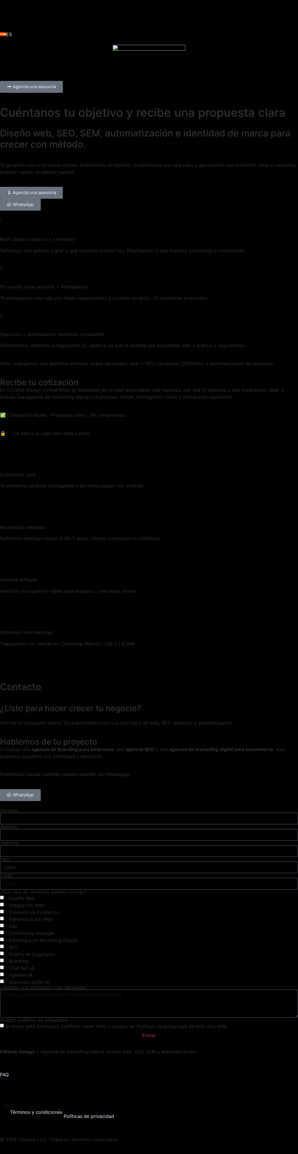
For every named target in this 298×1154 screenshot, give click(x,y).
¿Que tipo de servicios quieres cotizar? (43, 892)
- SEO (11, 947)
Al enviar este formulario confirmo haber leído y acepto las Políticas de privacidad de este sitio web (115, 1026)
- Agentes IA (19, 975)
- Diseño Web (20, 898)
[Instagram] (23, 14)
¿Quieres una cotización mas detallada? (43, 987)
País (4, 859)
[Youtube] (55, 14)
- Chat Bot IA (19, 968)
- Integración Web (25, 905)
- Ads (11, 926)
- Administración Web (29, 919)
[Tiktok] (39, 14)
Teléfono (9, 843)
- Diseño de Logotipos (30, 954)
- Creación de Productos (32, 912)
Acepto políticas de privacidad (34, 1020)
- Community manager (30, 933)
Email (6, 875)
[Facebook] (7, 14)
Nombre (9, 810)
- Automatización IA (27, 982)
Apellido (9, 826)
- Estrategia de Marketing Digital (41, 940)
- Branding (16, 961)
